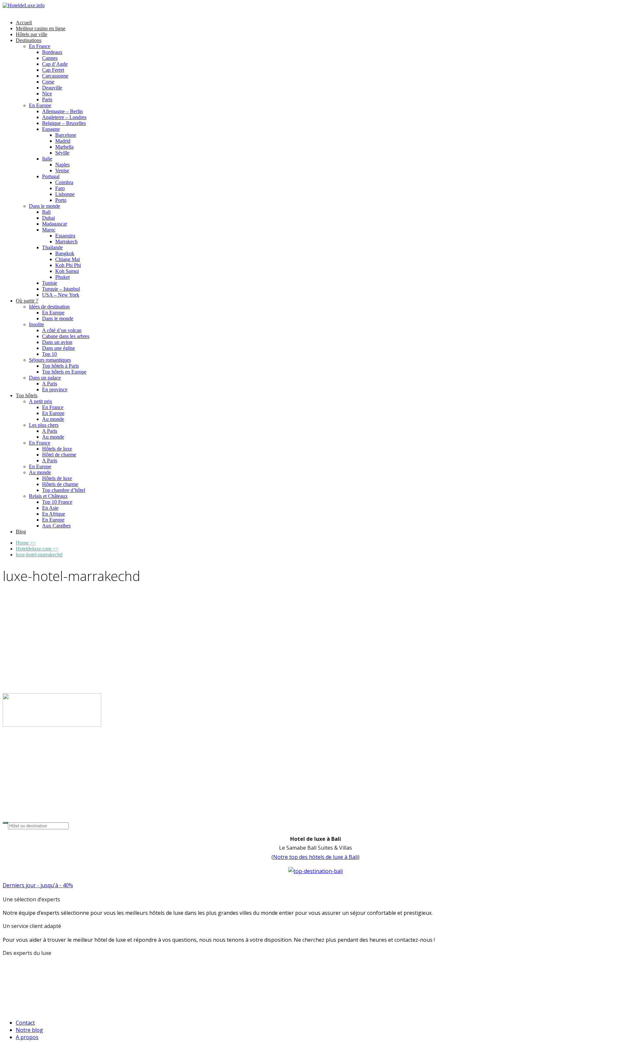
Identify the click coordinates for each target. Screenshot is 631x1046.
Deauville (52, 87)
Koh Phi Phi (68, 265)
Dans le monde (44, 206)
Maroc (49, 229)
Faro (60, 188)
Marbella (64, 147)
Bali (46, 212)
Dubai (48, 218)
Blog (21, 531)
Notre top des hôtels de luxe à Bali (315, 857)
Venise (62, 170)
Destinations (28, 40)
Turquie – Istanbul (61, 289)
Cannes (50, 58)
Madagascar (54, 224)
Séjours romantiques (50, 360)
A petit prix (40, 401)
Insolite (36, 324)
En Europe (40, 105)
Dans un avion (57, 342)
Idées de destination (49, 306)
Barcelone (65, 135)
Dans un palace (45, 377)
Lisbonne (65, 194)
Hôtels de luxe (57, 448)
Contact (25, 1022)
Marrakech (66, 241)
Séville (62, 153)
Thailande (52, 247)
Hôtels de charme (60, 484)
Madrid (62, 141)
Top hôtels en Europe (64, 372)
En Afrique (53, 514)
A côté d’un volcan (62, 330)
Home (26, 543)
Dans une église (58, 348)
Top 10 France (57, 502)
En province (54, 389)
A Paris (49, 383)
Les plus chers (43, 425)
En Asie (50, 508)
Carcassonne (55, 76)
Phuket (62, 277)
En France (39, 46)
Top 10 (49, 354)
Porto (60, 200)
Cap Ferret (53, 70)
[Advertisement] (315, 640)
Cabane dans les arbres (65, 336)
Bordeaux (52, 52)
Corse (48, 82)
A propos (27, 1037)
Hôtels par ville (31, 34)
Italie (47, 158)
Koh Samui (67, 271)
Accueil (24, 22)
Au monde (53, 419)
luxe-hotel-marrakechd (39, 554)
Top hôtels (26, 395)
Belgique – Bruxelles (64, 123)
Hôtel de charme (59, 454)
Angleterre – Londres (64, 117)
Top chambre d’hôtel (63, 490)
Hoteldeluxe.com (37, 548)
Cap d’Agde (55, 64)
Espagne (51, 129)
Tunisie (49, 283)
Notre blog (29, 1030)
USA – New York (60, 295)
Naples (62, 164)
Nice (47, 93)
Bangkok (64, 253)
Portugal (50, 176)
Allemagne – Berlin (62, 111)
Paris (47, 99)
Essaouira (65, 235)
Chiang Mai (67, 259)
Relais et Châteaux (48, 496)
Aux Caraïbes (56, 525)
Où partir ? (27, 301)
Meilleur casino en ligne (40, 28)
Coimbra (64, 182)
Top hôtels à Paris (60, 366)
